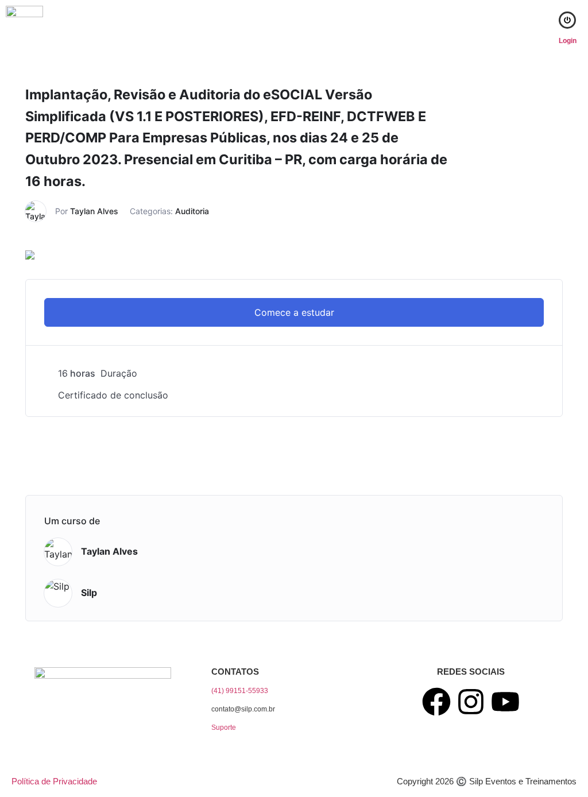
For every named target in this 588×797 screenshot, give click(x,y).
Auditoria (192, 211)
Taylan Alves (94, 211)
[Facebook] (436, 701)
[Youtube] (505, 701)
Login (568, 41)
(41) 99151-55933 (239, 691)
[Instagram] (471, 701)
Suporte (223, 728)
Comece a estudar (294, 312)
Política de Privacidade (54, 781)
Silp (89, 592)
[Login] (567, 20)
